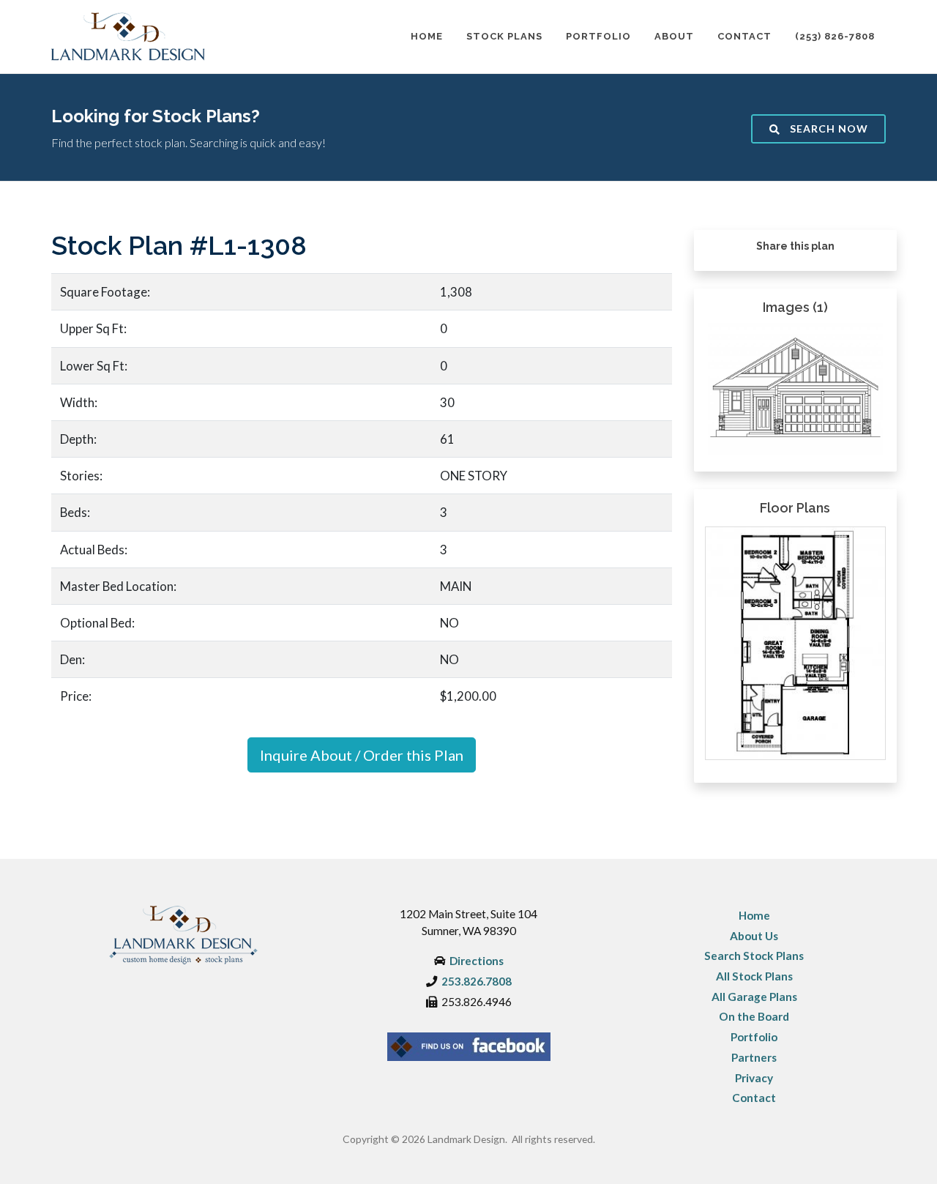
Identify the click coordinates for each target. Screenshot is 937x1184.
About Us (754, 935)
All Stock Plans (754, 976)
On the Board (754, 1016)
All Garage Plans (754, 996)
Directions (476, 960)
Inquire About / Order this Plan (361, 755)
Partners (754, 1057)
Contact (754, 1097)
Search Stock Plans (754, 955)
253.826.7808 (476, 981)
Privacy (754, 1077)
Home (754, 915)
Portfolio (754, 1036)
